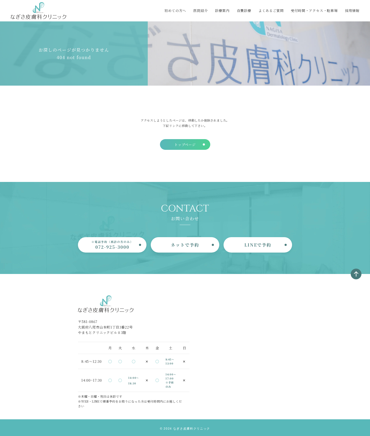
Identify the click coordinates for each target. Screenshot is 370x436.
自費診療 (244, 10)
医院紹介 (200, 10)
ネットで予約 (185, 245)
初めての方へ (175, 10)
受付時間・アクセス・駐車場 (314, 10)
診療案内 (222, 10)
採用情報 (352, 10)
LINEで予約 (257, 245)
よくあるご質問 (271, 10)
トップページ (185, 144)
